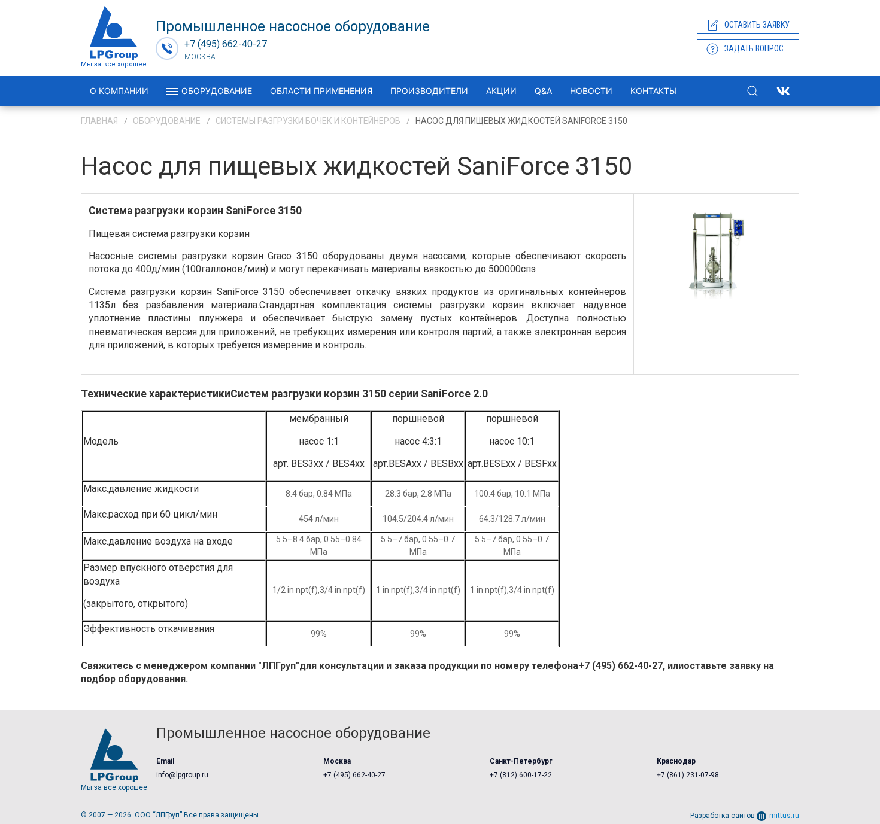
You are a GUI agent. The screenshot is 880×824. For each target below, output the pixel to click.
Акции (501, 91)
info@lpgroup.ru (182, 775)
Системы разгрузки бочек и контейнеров (308, 121)
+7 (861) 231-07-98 (688, 775)
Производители (429, 91)
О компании (119, 91)
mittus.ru (784, 815)
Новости (591, 91)
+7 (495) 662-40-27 (354, 775)
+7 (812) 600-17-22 (521, 775)
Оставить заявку (757, 24)
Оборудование (216, 91)
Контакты (653, 91)
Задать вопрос (754, 48)
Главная (99, 121)
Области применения (321, 91)
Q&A (543, 91)
